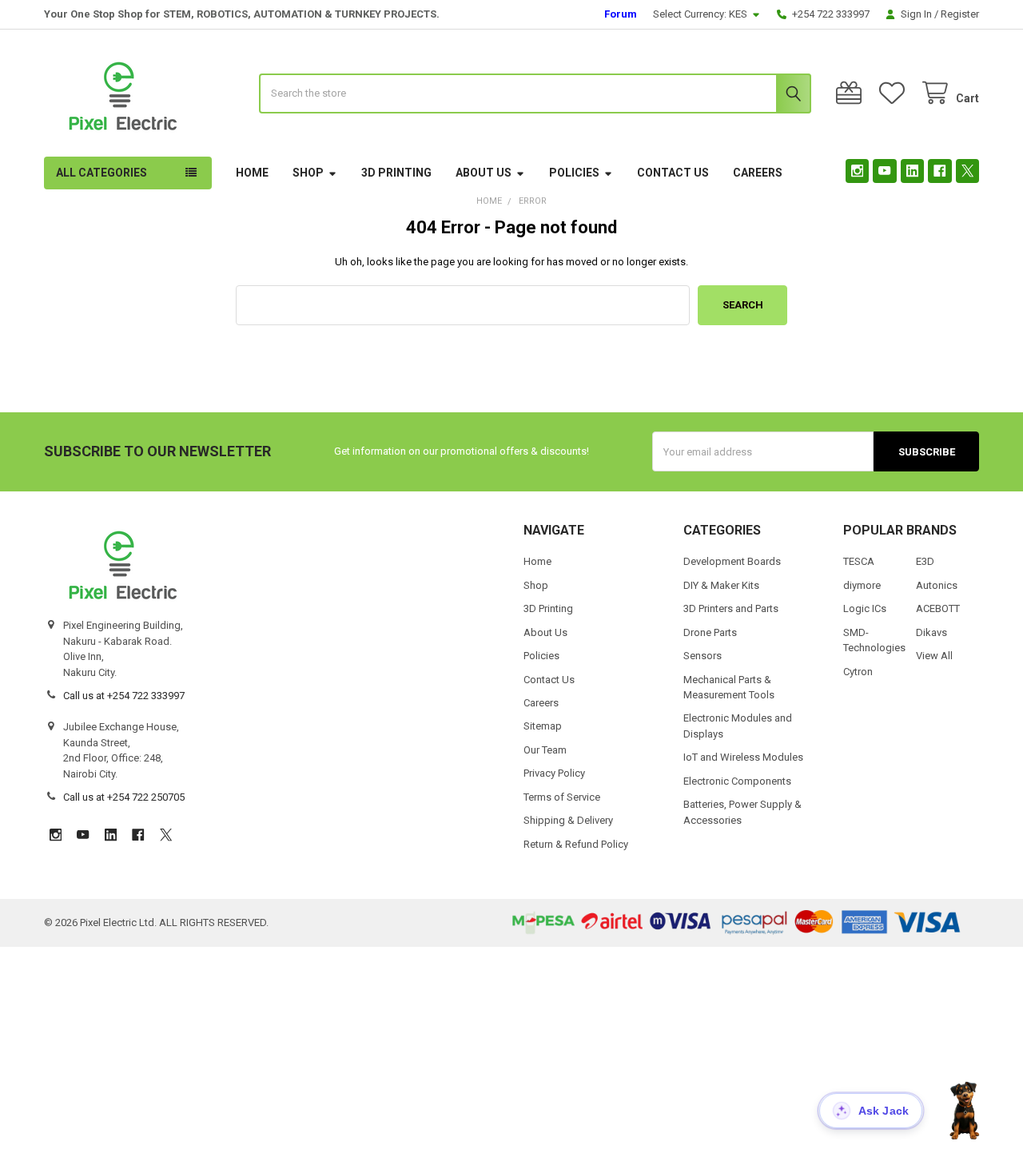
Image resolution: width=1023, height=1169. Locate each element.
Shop (308, 172)
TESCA (858, 561)
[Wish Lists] (895, 93)
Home (252, 172)
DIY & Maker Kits (721, 585)
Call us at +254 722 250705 (124, 797)
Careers (757, 172)
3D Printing (396, 172)
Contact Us (673, 172)
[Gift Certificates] (852, 93)
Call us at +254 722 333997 (124, 696)
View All (934, 656)
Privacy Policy (554, 773)
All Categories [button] (101, 172)
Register (960, 14)
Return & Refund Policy (575, 844)
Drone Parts (710, 632)
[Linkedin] (912, 170)
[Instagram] (857, 170)
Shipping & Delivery (568, 820)
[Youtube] (884, 170)
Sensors (702, 656)
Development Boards (732, 561)
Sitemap (542, 726)
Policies (574, 172)
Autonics (936, 585)
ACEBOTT (938, 608)
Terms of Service (561, 797)
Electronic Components (737, 781)
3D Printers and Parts (730, 608)
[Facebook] (939, 170)
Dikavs (931, 632)
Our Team (545, 750)
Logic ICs (864, 608)
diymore (862, 585)
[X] (967, 170)
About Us (484, 172)
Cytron (858, 672)
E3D (925, 561)
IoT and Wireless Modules (743, 757)
